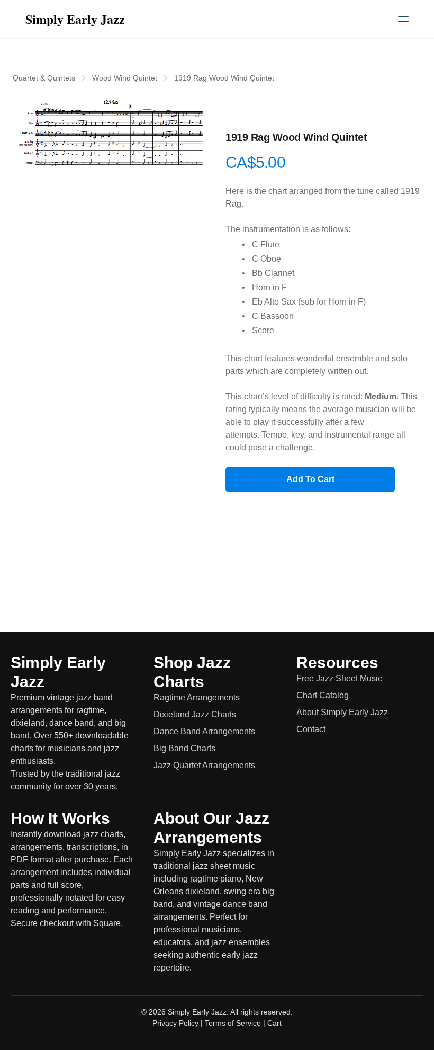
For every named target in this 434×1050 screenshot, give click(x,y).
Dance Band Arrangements (204, 731)
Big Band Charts (184, 748)
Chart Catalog (322, 695)
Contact (311, 729)
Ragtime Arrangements (196, 697)
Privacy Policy (175, 1023)
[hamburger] (403, 19)
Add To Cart (310, 479)
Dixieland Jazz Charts (194, 714)
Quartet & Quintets (44, 78)
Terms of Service (233, 1023)
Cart (274, 1023)
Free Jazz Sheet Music (339, 678)
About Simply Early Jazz (342, 712)
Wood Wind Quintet (124, 78)
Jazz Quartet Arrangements (204, 765)
